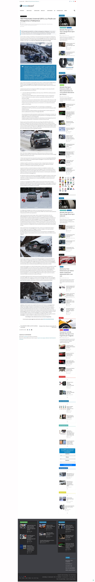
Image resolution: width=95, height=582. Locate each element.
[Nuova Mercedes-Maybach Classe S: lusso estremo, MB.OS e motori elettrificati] (62, 303)
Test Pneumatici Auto (63, 27)
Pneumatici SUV (69, 27)
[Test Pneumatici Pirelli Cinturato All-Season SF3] (62, 249)
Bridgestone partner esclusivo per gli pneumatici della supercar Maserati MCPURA (70, 170)
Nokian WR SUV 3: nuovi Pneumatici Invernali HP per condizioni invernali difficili (70, 475)
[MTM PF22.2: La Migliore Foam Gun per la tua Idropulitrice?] (62, 415)
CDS (54, 10)
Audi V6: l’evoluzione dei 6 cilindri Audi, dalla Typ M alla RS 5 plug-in (70, 287)
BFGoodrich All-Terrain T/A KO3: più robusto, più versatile (70, 105)
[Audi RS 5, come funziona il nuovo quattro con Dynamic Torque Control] (62, 295)
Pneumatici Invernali (23, 16)
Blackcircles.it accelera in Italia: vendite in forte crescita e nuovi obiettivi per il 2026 (70, 153)
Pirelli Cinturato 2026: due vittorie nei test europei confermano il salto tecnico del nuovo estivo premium (70, 441)
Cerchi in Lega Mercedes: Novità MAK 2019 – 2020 (70, 383)
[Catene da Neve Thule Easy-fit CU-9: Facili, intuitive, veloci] (61, 499)
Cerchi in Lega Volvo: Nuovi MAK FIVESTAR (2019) (70, 391)
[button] (24, 10)
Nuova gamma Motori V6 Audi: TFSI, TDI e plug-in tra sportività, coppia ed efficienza (70, 310)
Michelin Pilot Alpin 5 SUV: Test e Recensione (70, 241)
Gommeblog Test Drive (38, 24)
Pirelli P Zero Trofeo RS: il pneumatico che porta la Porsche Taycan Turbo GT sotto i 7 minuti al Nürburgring (70, 114)
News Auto (43, 10)
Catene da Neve (36, 10)
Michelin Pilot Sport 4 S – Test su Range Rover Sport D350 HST (67, 31)
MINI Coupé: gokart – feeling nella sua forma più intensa (50, 533)
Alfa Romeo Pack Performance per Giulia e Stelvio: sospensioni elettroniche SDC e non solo (67, 272)
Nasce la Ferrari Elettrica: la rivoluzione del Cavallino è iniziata (70, 369)
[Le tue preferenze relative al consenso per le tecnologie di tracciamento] (93, 580)
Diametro (67, 460)
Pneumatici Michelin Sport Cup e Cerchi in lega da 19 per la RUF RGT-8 (47, 541)
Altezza (67, 457)
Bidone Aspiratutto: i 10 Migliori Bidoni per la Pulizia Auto (70, 407)
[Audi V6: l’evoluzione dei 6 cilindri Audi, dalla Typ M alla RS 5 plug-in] (62, 288)
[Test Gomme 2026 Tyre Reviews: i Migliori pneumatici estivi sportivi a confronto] (62, 432)
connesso (25, 336)
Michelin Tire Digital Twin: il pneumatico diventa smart (70, 129)
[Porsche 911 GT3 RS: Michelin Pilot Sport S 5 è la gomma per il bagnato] (67, 324)
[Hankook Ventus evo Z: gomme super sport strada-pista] (62, 162)
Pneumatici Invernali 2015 (33, 25)
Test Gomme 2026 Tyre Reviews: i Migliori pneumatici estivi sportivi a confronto (70, 432)
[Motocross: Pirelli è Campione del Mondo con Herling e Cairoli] (42, 527)
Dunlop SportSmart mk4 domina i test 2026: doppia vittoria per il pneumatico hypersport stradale (31, 527)
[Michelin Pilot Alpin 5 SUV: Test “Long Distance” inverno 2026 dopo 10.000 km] (62, 46)
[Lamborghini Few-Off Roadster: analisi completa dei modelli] (62, 348)
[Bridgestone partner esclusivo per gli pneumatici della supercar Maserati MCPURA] (62, 171)
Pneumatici (22, 10)
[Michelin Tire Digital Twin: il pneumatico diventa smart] (62, 130)
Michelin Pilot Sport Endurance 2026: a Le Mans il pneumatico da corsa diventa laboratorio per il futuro (67, 90)
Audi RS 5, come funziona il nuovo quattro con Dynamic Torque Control (70, 294)
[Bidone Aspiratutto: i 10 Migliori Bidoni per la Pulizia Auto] (62, 407)
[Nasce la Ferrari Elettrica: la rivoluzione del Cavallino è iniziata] (62, 370)
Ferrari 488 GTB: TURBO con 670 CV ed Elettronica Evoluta (29, 326)
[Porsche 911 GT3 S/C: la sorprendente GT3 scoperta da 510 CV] (62, 355)
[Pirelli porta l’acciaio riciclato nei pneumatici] (62, 123)
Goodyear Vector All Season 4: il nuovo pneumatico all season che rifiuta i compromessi (70, 137)
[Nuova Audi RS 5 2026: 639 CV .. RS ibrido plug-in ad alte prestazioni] (62, 363)
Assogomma (23, 24)
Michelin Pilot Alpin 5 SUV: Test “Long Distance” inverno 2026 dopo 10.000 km (70, 45)
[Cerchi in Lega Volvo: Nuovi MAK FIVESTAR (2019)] (62, 391)
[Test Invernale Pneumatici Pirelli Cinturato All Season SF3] (62, 54)
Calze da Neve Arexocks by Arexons (70, 506)
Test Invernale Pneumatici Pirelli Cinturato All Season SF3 (70, 53)
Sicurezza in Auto (60, 10)
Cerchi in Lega (29, 10)
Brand (65, 10)
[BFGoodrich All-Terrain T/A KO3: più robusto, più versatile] (62, 106)
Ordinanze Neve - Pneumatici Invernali (47, 24)
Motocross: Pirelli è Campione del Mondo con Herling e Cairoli (50, 526)
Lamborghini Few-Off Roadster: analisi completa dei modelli (70, 346)
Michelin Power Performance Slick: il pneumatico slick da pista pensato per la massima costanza (30, 548)
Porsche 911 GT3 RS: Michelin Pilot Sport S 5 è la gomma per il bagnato (67, 333)
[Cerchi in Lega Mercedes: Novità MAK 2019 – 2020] (62, 383)
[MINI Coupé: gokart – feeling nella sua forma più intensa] (42, 535)
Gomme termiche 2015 (31, 24)
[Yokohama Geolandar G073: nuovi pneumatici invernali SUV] (60, 485)
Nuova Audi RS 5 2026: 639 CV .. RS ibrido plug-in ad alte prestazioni (70, 361)
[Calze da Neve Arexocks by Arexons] (62, 507)
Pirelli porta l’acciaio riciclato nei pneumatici (70, 122)
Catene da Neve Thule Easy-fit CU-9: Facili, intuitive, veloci (69, 498)
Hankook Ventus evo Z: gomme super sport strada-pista (70, 161)
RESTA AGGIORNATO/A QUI (48, 319)
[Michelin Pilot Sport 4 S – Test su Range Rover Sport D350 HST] (67, 21)
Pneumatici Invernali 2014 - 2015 (24, 25)
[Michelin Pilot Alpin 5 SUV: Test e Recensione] (62, 243)
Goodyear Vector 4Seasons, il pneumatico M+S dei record (47, 327)
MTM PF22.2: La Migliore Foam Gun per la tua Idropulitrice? (70, 415)
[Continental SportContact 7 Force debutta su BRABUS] (62, 146)
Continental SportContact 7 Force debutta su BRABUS (70, 145)
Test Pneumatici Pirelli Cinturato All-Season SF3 (70, 248)
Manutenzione (49, 10)
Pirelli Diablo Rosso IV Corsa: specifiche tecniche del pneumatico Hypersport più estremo (31, 537)
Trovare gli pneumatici (68, 464)
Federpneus (26, 24)
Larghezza (67, 453)
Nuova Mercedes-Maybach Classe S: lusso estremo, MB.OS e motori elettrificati (70, 301)
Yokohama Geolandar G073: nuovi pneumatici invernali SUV (68, 484)
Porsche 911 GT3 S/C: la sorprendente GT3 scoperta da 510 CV (70, 354)
